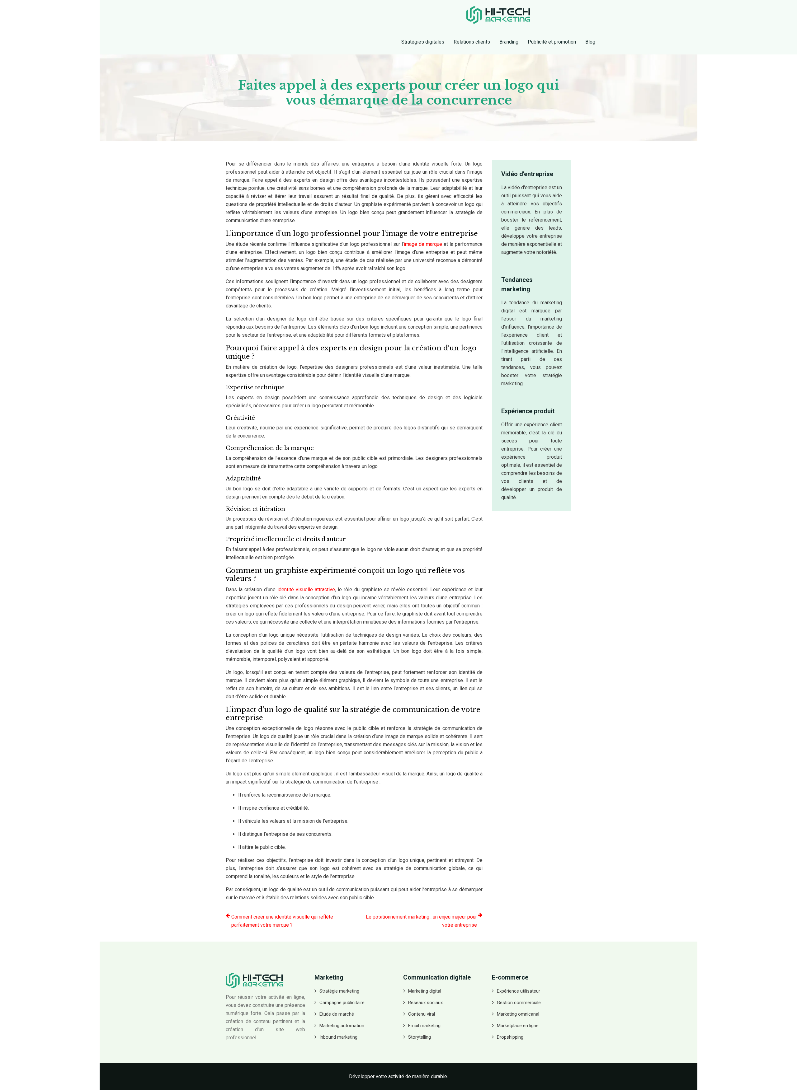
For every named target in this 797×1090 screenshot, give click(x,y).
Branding (508, 42)
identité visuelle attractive (306, 589)
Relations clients (472, 42)
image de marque (423, 244)
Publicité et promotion (552, 42)
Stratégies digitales (422, 42)
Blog (590, 42)
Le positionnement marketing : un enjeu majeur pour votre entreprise (421, 921)
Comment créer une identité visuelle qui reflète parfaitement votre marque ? (282, 921)
